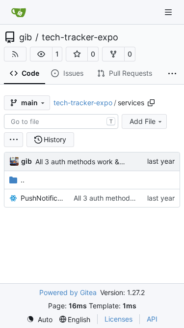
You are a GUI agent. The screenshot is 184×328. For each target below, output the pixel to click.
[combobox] (61, 121)
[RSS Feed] (15, 54)
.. (23, 180)
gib (25, 37)
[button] (41, 54)
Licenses (118, 319)
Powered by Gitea (68, 292)
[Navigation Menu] (169, 12)
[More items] (172, 73)
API (152, 319)
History (55, 139)
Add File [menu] (143, 121)
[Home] (18, 12)
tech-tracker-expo (80, 37)
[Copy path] (151, 102)
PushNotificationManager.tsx (42, 198)
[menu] (13, 139)
